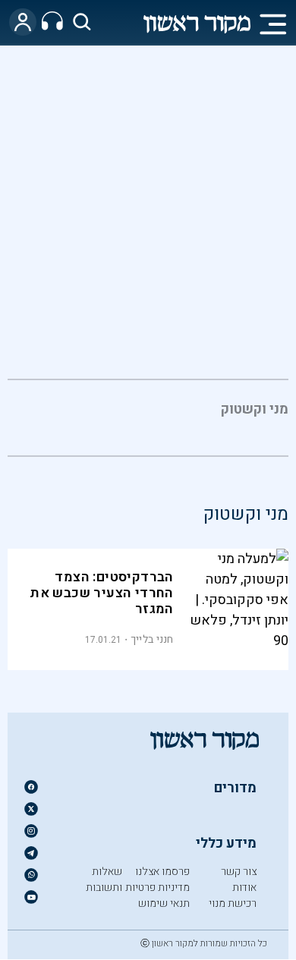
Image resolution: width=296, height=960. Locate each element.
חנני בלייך (152, 639)
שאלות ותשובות (104, 879)
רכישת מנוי (233, 903)
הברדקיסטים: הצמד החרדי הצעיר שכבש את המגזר (102, 593)
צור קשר (239, 872)
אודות (244, 887)
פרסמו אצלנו (162, 872)
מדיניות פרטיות (157, 887)
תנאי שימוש (164, 903)
